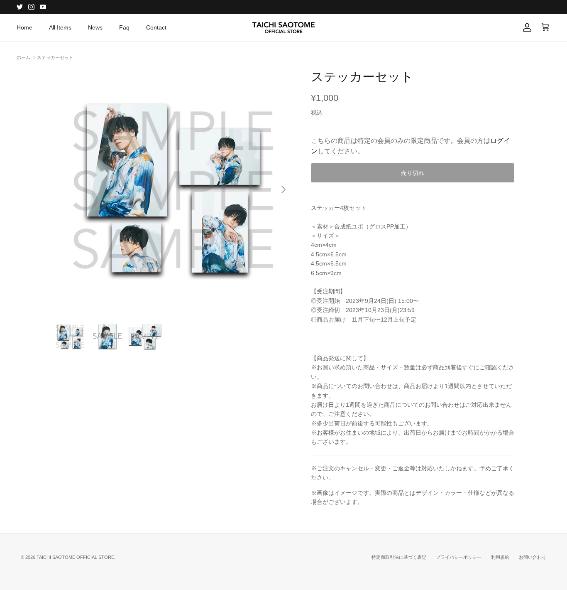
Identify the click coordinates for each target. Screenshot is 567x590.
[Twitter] (20, 7)
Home (24, 27)
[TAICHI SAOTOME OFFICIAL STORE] (283, 27)
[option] (173, 189)
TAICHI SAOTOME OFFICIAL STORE (75, 557)
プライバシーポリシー (458, 557)
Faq (124, 27)
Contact (156, 27)
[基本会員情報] (525, 27)
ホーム (23, 57)
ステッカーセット (55, 57)
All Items (60, 27)
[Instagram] (31, 7)
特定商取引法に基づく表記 (398, 557)
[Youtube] (43, 7)
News (95, 27)
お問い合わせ (532, 557)
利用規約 (500, 557)
